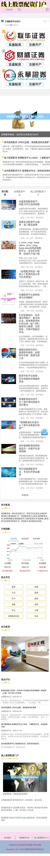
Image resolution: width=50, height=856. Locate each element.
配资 (13, 586)
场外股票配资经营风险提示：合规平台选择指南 (29, 448)
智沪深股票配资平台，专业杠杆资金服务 (29, 471)
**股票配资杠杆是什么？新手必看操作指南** (29, 424)
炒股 (36, 586)
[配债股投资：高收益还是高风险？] (25, 777)
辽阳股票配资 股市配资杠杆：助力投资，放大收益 (21, 800)
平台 (13, 610)
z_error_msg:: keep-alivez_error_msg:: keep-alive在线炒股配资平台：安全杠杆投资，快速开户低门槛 (30, 248)
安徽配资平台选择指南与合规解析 (29, 296)
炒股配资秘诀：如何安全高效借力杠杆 (19, 134)
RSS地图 (29, 845)
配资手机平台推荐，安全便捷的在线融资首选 (29, 378)
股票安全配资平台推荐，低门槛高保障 (29, 223)
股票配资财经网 (31, 849)
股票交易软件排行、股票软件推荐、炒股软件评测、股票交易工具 (29, 353)
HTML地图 (37, 845)
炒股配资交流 (13, 616)
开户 (13, 598)
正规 (36, 610)
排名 (36, 616)
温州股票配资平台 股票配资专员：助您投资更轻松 (20, 743)
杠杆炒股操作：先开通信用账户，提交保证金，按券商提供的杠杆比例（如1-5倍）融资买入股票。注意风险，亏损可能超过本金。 (30, 323)
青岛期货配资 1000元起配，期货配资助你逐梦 (26, 142)
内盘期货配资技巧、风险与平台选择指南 (29, 203)
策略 (13, 604)
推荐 (36, 604)
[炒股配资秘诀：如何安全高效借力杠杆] (25, 116)
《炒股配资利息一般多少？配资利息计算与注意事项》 (29, 273)
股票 (36, 592)
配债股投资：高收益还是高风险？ (16, 793)
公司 (13, 592)
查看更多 (25, 495)
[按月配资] (23, 4)
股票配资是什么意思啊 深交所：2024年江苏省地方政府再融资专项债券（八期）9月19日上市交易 (24, 808)
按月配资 (7, 837)
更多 (45, 21)
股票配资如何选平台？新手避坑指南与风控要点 (29, 401)
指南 (36, 598)
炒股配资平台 (24, 837)
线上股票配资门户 (41, 837)
